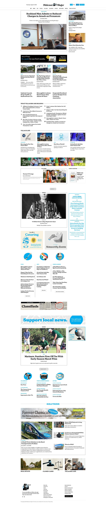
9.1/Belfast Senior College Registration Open (44, 223)
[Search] (74, 5)
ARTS (38, 265)
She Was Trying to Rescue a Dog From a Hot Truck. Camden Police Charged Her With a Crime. (32, 121)
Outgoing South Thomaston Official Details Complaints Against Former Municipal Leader (56, 115)
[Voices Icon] (28, 377)
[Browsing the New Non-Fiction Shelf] (28, 137)
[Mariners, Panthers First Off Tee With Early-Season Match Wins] (44, 341)
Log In (77, 4)
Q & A (55, 142)
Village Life (23, 142)
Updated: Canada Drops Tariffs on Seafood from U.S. (27, 94)
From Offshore (24, 384)
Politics (54, 74)
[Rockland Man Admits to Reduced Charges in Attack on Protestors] (43, 37)
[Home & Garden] (60, 258)
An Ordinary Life (41, 278)
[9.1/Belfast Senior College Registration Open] (44, 207)
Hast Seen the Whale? (42, 281)
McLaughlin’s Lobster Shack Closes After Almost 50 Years (44, 94)
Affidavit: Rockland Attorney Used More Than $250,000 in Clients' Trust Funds (32, 108)
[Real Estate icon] (31, 465)
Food (38, 142)
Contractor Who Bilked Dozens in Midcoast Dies (32, 112)
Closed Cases (48, 472)
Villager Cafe (70, 472)
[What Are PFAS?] (59, 448)
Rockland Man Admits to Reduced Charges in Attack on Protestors (55, 122)
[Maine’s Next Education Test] (77, 37)
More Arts (44, 291)
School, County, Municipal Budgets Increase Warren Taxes (28, 77)
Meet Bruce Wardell (59, 144)
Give (71, 4)
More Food (28, 297)
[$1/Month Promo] (44, 59)
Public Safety (44, 11)
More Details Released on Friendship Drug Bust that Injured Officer (32, 116)
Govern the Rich (57, 397)
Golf (44, 355)
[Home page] (53, 4)
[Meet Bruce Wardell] (61, 137)
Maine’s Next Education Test (76, 45)
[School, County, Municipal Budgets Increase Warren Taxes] (28, 69)
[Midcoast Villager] (73, 176)
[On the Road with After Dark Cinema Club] (77, 137)
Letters (55, 382)
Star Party (23, 386)
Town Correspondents (43, 382)
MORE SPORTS (43, 370)
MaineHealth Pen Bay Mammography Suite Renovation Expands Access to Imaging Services (77, 228)
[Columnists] (44, 377)
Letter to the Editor (57, 384)
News (22, 74)
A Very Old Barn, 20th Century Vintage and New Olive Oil (60, 274)
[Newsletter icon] (75, 465)
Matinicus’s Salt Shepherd (28, 278)
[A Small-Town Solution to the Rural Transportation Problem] (36, 432)
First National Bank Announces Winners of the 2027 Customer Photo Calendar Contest (77, 208)
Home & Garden (57, 265)
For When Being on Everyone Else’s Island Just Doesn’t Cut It (59, 279)
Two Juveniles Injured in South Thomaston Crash (32, 125)
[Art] (44, 258)
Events (44, 194)
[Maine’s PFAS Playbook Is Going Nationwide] (59, 426)
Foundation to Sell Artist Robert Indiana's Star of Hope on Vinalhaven (43, 269)
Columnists (24, 382)
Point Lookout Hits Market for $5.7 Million (56, 107)
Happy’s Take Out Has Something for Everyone (56, 110)
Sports (44, 328)
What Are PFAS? (69, 445)
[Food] (28, 258)
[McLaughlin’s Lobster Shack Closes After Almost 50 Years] (44, 137)
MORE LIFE (52, 190)
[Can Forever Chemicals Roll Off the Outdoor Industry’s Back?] (59, 436)
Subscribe (82, 4)
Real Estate (25, 472)
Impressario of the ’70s (27, 396)
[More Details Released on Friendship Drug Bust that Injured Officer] (77, 15)
